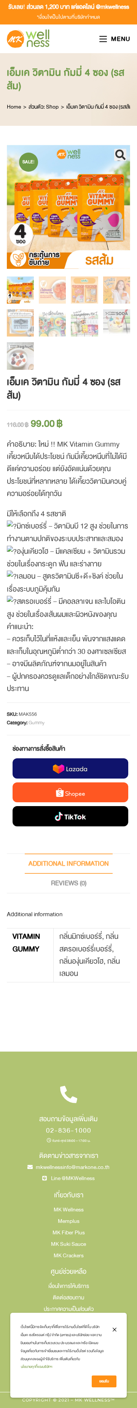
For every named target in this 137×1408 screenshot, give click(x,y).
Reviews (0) (68, 883)
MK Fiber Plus (69, 1232)
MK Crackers (69, 1255)
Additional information (69, 863)
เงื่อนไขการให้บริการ (68, 1286)
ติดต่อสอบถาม (68, 1297)
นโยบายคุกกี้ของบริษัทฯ (36, 1367)
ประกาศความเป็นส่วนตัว (69, 1309)
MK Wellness (69, 1209)
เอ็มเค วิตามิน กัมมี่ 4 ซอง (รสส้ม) (100, 106)
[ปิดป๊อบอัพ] (114, 1329)
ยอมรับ (104, 1381)
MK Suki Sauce (68, 1244)
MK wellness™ (95, 1400)
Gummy (37, 723)
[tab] (69, 863)
